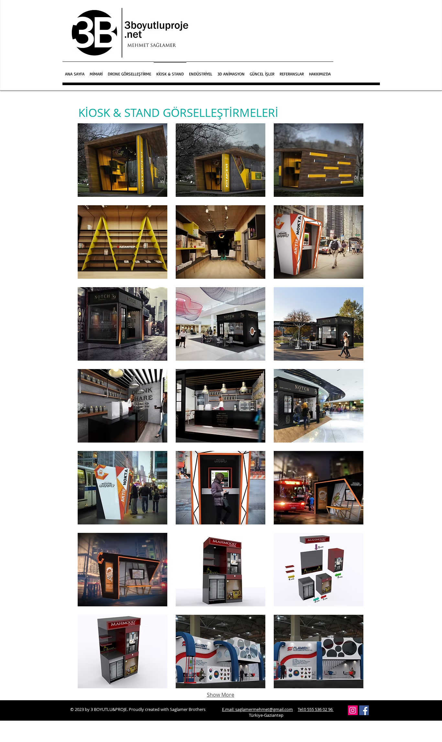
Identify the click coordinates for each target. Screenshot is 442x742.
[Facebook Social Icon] (364, 710)
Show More (220, 694)
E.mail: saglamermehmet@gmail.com (257, 709)
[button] (96, 71)
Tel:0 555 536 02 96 (316, 709)
